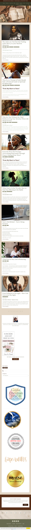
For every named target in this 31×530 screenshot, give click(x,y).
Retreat (7, 3)
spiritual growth (12, 85)
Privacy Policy (10, 526)
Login (23, 523)
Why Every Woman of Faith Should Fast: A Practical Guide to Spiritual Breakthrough (14, 81)
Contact (13, 523)
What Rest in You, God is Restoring (14, 259)
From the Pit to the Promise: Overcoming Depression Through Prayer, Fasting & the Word (13, 153)
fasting (3, 85)
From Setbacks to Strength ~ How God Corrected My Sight (15, 294)
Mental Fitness (17, 4)
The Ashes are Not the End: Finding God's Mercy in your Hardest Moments (14, 43)
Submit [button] (25, 504)
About (4, 3)
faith (3, 122)
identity (5, 122)
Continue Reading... (5, 131)
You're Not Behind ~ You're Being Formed (13, 223)
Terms (15, 526)
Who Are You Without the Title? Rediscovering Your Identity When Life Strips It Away (15, 118)
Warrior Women (20, 4)
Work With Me (18, 523)
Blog (14, 3)
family (5, 225)
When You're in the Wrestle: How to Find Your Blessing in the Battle (14, 189)
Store (24, 3)
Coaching (11, 3)
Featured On (27, 4)
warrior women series (17, 85)
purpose (8, 85)
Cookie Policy (20, 526)
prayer (6, 85)
